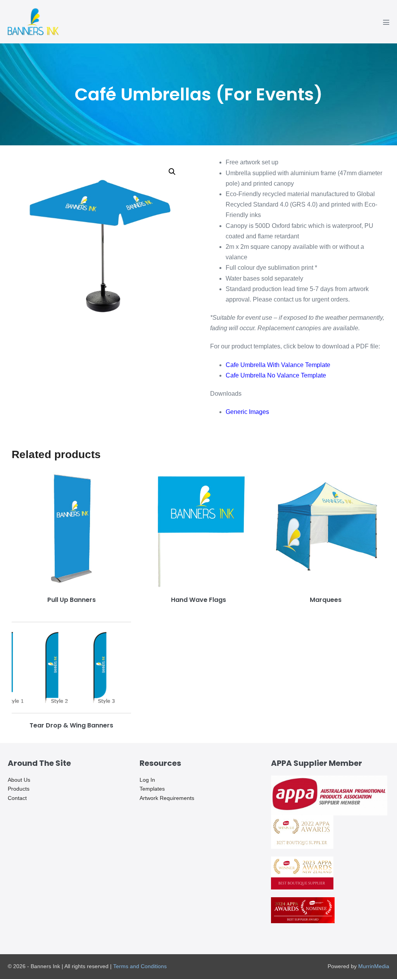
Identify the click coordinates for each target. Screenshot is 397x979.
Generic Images (247, 411)
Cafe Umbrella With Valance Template (278, 365)
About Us (19, 780)
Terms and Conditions (140, 966)
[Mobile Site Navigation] (386, 22)
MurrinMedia (373, 966)
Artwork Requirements (167, 798)
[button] (172, 172)
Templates (152, 789)
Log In (147, 780)
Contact (17, 798)
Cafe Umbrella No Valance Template (276, 375)
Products (18, 789)
